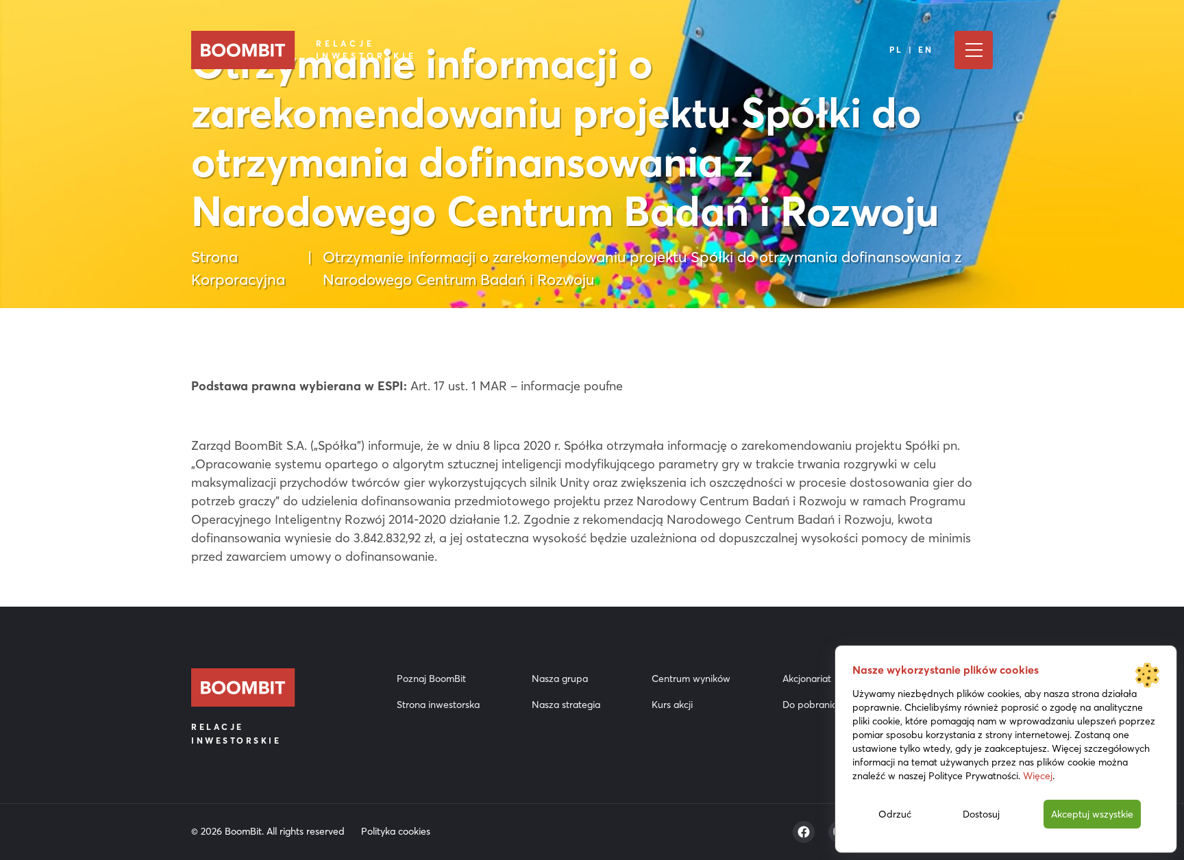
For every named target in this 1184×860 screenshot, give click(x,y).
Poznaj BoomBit (431, 678)
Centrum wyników (691, 678)
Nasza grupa (560, 678)
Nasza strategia (566, 704)
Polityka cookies (395, 831)
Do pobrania (809, 704)
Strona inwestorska (438, 704)
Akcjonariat (806, 678)
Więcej (1037, 776)
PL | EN (911, 50)
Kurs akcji (672, 704)
